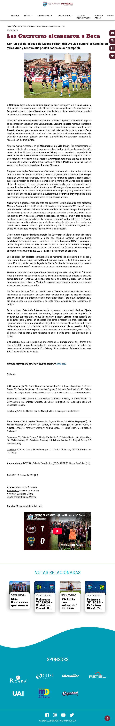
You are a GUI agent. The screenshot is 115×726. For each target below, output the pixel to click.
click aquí (61, 363)
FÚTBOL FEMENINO (27, 26)
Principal (15, 15)
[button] (29, 76)
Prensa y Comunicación (83, 16)
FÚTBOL (16, 26)
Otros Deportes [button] (44, 15)
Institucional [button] (64, 15)
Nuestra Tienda (99, 16)
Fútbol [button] (27, 15)
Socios (110, 15)
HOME (9, 26)
